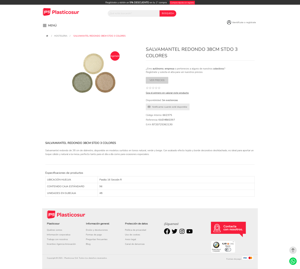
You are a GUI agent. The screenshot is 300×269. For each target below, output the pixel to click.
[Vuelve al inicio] (47, 35)
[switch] (228, 249)
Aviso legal (130, 239)
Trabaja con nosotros (57, 239)
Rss (182, 231)
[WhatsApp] (293, 261)
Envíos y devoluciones (97, 229)
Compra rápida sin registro (182, 2)
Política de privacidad (135, 229)
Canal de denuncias (135, 244)
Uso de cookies (132, 234)
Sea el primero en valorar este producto (167, 93)
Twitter (175, 231)
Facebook (167, 231)
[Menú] (233, 242)
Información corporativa (58, 234)
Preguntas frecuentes (97, 239)
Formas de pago (94, 234)
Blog (88, 244)
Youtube (189, 231)
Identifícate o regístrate (244, 22)
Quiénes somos (54, 229)
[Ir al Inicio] (293, 250)
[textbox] (134, 13)
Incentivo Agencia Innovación (61, 244)
